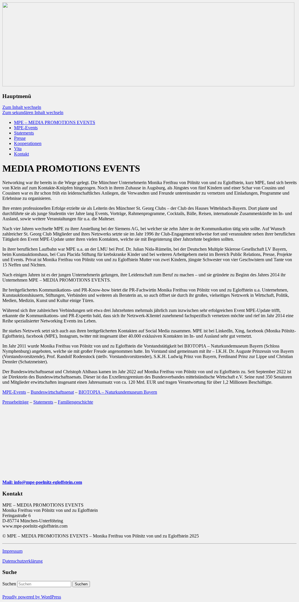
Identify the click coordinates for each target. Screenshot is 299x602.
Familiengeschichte (75, 401)
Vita (18, 148)
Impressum (12, 551)
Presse (20, 138)
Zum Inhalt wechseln (21, 107)
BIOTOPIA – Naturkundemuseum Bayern (118, 392)
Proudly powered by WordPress (31, 596)
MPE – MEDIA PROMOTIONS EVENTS (54, 122)
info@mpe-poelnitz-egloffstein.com (48, 482)
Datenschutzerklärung (22, 561)
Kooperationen (27, 143)
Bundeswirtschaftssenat (52, 392)
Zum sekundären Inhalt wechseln (32, 112)
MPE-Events (26, 127)
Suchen (9, 583)
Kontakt (21, 153)
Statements (24, 132)
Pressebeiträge (15, 401)
